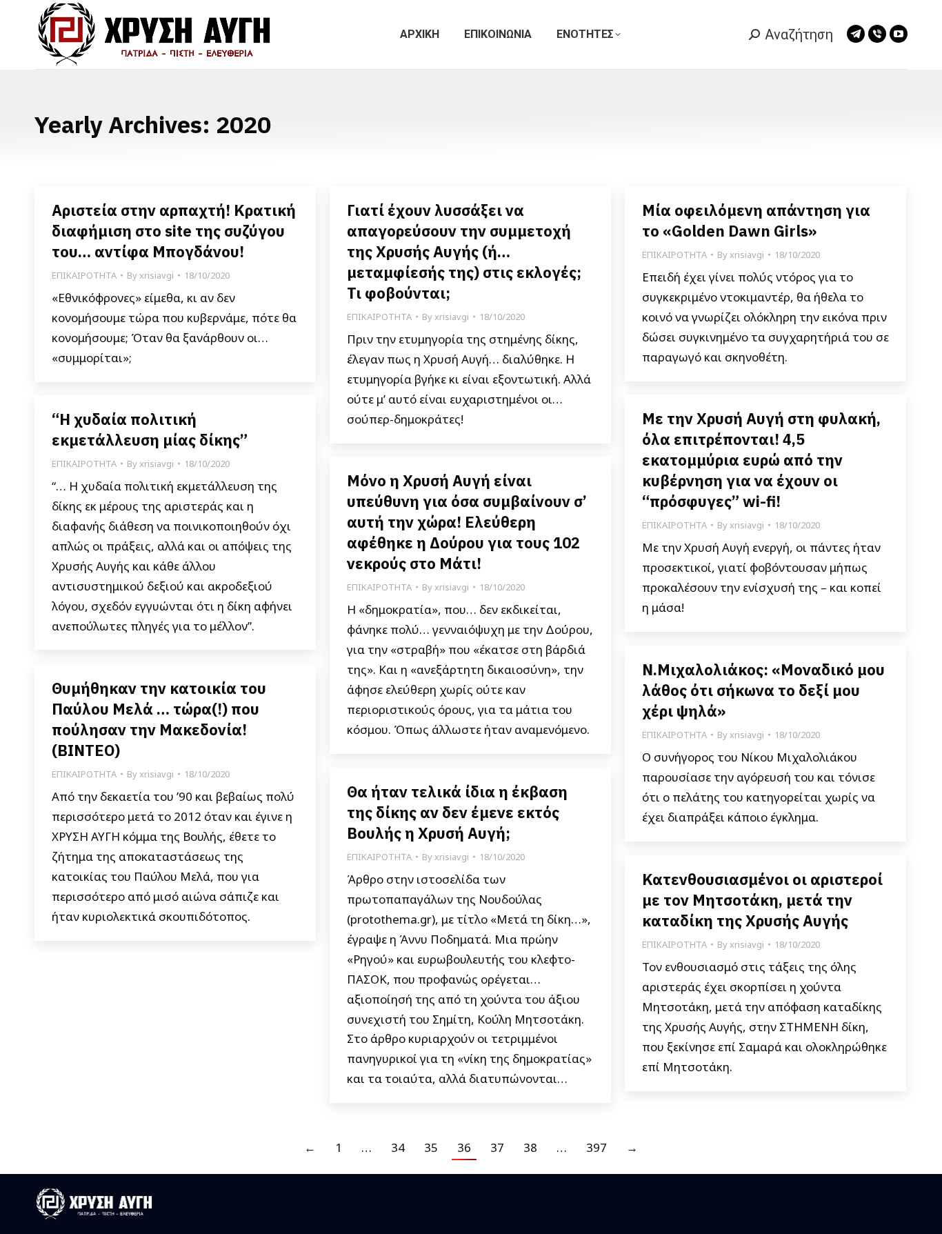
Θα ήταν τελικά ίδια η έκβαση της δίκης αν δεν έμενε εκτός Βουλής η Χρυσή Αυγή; (457, 812)
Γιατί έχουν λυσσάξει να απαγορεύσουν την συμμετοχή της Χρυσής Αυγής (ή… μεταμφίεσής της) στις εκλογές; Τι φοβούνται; (464, 251)
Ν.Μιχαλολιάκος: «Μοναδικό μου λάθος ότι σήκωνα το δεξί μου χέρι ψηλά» (763, 690)
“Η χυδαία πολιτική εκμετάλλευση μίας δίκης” (150, 429)
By (150, 275)
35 (431, 1147)
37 (497, 1147)
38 (530, 1147)
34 (398, 1147)
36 (464, 1147)
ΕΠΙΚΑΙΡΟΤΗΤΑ (84, 275)
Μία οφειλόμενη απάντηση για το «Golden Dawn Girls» (756, 220)
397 (596, 1147)
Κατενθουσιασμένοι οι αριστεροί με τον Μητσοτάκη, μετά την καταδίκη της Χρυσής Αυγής (762, 900)
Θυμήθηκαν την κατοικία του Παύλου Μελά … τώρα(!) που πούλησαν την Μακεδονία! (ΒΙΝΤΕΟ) (159, 719)
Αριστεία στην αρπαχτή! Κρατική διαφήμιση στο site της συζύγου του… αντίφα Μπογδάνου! (174, 230)
